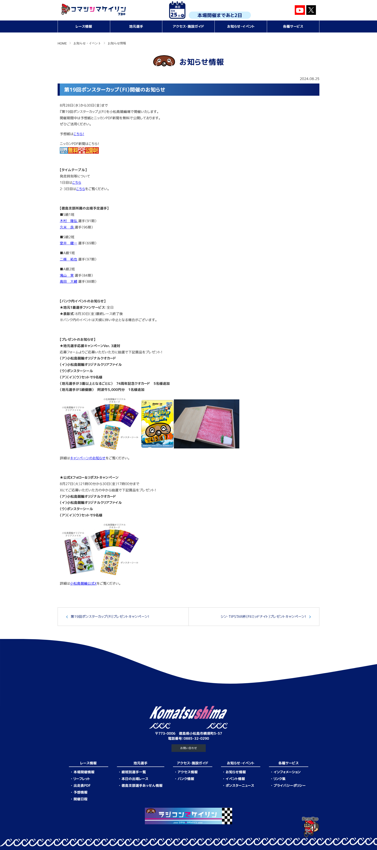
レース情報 (84, 26)
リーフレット (82, 778)
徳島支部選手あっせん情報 (142, 785)
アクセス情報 (188, 772)
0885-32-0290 (196, 738)
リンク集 (280, 778)
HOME (62, 43)
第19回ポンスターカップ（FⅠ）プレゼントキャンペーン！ (110, 616)
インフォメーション (287, 772)
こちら (80, 188)
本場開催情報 (84, 772)
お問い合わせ (188, 748)
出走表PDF (82, 785)
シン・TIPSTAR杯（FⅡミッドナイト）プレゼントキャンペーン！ (263, 616)
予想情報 (80, 792)
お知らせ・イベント (241, 26)
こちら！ (79, 133)
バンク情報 (186, 778)
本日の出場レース (135, 778)
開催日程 (80, 799)
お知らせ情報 (236, 772)
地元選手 (136, 26)
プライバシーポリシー (290, 785)
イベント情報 (235, 778)
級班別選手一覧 (134, 772)
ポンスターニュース (240, 785)
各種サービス (293, 26)
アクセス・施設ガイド (188, 26)
